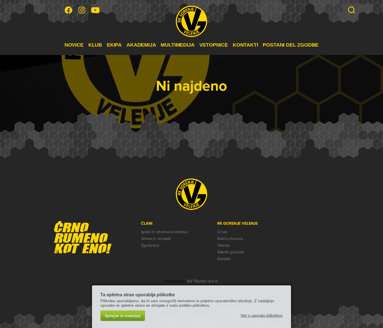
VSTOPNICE (213, 45)
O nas (222, 232)
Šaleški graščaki (230, 252)
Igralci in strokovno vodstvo (164, 232)
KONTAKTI (245, 45)
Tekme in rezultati (155, 238)
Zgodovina (150, 245)
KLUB (95, 45)
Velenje (223, 245)
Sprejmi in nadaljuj (122, 315)
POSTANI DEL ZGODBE (291, 45)
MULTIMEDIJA (177, 45)
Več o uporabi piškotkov (262, 315)
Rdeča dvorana (230, 238)
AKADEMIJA (141, 45)
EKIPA (114, 45)
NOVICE (74, 45)
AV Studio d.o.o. (203, 281)
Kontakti (224, 258)
